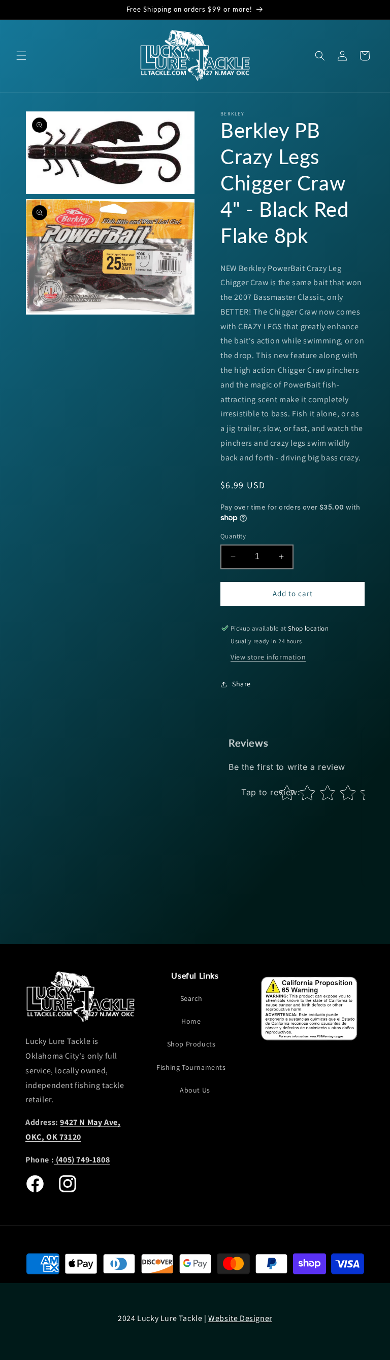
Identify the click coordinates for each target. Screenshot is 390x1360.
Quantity (233, 536)
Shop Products (191, 1043)
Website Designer (240, 1318)
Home (191, 1021)
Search (191, 998)
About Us (195, 1090)
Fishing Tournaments (190, 1067)
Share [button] (241, 683)
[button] (21, 56)
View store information (268, 657)
